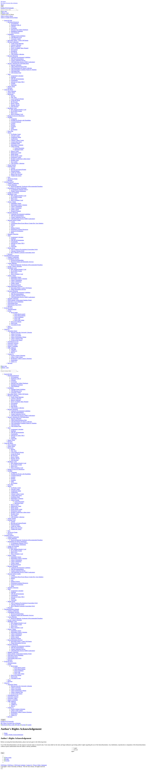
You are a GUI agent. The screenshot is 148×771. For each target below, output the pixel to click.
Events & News (8, 308)
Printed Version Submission (18, 191)
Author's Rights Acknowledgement (13, 734)
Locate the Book (15, 100)
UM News (11, 765)
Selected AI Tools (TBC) (17, 82)
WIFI (12, 128)
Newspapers (14, 49)
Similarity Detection (13, 234)
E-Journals (14, 28)
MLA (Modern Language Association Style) (23, 252)
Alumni (13, 168)
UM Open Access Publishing (15, 301)
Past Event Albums (16, 321)
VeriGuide (14, 85)
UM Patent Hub (15, 71)
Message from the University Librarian (21, 332)
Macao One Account (16, 174)
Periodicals (14, 51)
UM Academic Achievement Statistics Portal (20, 300)
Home (5, 733)
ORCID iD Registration (17, 79)
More (12, 232)
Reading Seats (15, 160)
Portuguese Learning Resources (19, 229)
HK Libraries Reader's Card (18, 109)
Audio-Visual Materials (17, 43)
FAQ (9, 177)
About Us (6, 329)
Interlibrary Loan (12, 108)
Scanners (13, 126)
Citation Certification (13, 183)
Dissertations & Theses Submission (17, 188)
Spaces (9, 132)
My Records (14, 102)
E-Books (13, 26)
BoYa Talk (17, 318)
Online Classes (15, 209)
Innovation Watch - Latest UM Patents (18, 40)
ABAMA (13, 349)
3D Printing (14, 129)
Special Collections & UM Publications (18, 63)
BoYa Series (14, 312)
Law (12, 226)
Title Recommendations (17, 59)
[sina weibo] (7, 757)
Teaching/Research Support (11, 255)
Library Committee (13, 346)
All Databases (14, 23)
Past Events (14, 323)
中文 (6, 8)
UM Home (4, 765)
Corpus (13, 222)
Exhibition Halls (15, 143)
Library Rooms (15, 146)
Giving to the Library (16, 340)
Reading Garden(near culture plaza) (20, 158)
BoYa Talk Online (19, 320)
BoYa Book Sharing (19, 315)
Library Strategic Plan (17, 338)
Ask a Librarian (12, 91)
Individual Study (18, 149)
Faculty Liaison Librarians (15, 266)
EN (2, 6)
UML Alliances (12, 348)
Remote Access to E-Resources (16, 115)
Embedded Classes (16, 203)
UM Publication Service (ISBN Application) (23, 62)
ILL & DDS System (16, 111)
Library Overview (16, 334)
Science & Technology (17, 231)
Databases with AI (16, 25)
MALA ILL (14, 112)
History (13, 225)
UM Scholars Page (16, 72)
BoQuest (10, 88)
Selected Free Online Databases (19, 29)
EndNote (13, 77)
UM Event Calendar (20, 765)
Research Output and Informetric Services (22, 261)
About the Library (12, 331)
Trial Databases (15, 32)
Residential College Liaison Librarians (21, 358)
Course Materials (12, 185)
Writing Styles (11, 248)
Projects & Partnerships (17, 260)
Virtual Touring (12, 165)
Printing (13, 125)
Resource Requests (13, 56)
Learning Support (9, 182)
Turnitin (13, 83)
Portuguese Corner (16, 157)
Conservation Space (16, 142)
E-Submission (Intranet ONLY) (19, 189)
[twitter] (6, 759)
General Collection (16, 45)
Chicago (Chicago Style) (17, 251)
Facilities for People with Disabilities (21, 120)
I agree (75, 748)
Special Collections (16, 65)
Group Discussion (19, 148)
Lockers (13, 123)
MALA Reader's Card (17, 114)
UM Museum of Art (16, 37)
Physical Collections (13, 42)
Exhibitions (11, 34)
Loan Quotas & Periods (17, 99)
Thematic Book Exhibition (18, 36)
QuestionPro (14, 80)
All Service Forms (12, 178)
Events (9, 311)
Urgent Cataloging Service (18, 60)
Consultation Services (13, 258)
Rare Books (14, 52)
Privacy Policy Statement (40, 765)
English (3, 8)
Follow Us (14, 361)
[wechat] (6, 760)
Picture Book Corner (16, 155)
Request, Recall (15, 105)
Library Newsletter (16, 335)
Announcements (12, 309)
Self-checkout (14, 106)
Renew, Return (15, 103)
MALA (13, 352)
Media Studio (14, 154)
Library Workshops (16, 208)
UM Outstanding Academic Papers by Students (23, 69)
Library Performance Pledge (18, 337)
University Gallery (16, 39)
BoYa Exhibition (18, 317)
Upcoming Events (16, 324)
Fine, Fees (14, 97)
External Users (12, 166)
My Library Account (6, 723)
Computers (14, 119)
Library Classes (12, 202)
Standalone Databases (17, 31)
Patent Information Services (15, 286)
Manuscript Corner (16, 152)
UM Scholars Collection (17, 54)
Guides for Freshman (13, 192)
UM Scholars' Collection (17, 163)
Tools (9, 74)
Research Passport (16, 211)
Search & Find (8, 20)
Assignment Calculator (17, 76)
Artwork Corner (15, 135)
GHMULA (14, 351)
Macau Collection (16, 46)
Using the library (8, 89)
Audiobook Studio (16, 137)
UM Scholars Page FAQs (14, 304)
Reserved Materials (16, 186)
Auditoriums (14, 139)
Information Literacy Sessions (19, 205)
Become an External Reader (18, 169)
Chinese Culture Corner (17, 140)
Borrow (13, 95)
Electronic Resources (13, 22)
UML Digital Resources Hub (19, 66)
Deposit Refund (15, 171)
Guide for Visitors (16, 172)
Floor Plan (10, 131)
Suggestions (14, 360)
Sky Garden (14, 162)
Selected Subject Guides (14, 220)
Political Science (15, 228)
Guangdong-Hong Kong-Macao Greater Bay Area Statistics (27, 223)
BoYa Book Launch (19, 314)
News (9, 326)
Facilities (10, 117)
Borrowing (10, 94)
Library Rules (11, 92)
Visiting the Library (16, 175)
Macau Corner (15, 151)
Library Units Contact (17, 357)
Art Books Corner (16, 134)
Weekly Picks (11, 86)
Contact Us (11, 354)
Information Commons (17, 145)
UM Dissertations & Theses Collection (21, 68)
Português (11, 8)
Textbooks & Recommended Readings (32, 186)
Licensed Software (16, 122)
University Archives (13, 343)
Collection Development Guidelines (20, 57)
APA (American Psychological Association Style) (24, 249)
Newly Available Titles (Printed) (19, 48)
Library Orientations (16, 206)
